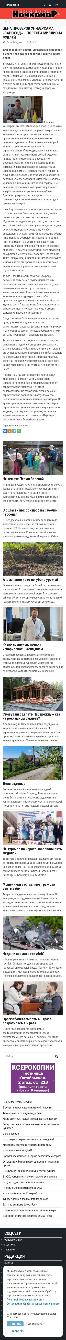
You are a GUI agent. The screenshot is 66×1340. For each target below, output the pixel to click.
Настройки (16, 1331)
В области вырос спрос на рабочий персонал (30, 512)
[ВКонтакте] (5, 431)
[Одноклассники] (9, 431)
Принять (15, 1323)
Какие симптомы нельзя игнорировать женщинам (23, 647)
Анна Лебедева (14, 42)
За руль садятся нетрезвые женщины (23, 1182)
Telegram (9, 1249)
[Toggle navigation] (6, 22)
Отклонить (35, 1323)
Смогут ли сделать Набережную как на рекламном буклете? (31, 716)
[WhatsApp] (19, 431)
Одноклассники (13, 1239)
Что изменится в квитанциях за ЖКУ (22, 1187)
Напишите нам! (12, 5)
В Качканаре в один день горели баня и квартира (29, 1210)
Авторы (8, 1262)
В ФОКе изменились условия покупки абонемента (30, 1176)
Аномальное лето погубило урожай (30, 580)
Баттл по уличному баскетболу (20, 1204)
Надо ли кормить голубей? (24, 954)
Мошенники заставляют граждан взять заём (29, 886)
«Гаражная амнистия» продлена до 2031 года (27, 1215)
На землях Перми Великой (23, 479)
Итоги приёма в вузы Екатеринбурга (22, 1193)
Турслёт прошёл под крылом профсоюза (25, 1199)
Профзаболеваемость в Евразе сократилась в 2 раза (27, 1021)
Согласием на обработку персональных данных (33, 1303)
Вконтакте (10, 1244)
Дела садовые (14, 784)
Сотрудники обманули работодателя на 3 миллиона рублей (31, 1163)
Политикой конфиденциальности (24, 1299)
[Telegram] (14, 431)
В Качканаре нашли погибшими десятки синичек (29, 1171)
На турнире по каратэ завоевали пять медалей (32, 851)
